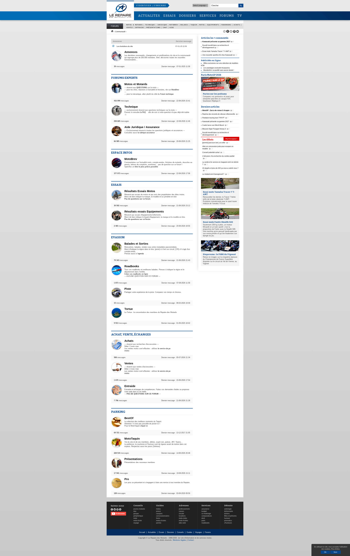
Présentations (153, 27)
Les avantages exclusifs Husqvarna (216, 68)
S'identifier (143, 5)
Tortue (128, 308)
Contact (191, 540)
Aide (172, 27)
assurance (205, 509)
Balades (184, 25)
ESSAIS (169, 16)
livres (158, 518)
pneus (158, 511)
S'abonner (120, 514)
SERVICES (207, 16)
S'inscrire (160, 5)
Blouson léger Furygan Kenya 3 (216, 129)
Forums (115, 26)
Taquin (193, 25)
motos (158, 509)
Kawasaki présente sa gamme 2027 (217, 121)
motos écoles (161, 521)
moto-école (137, 521)
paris (203, 521)
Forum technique (166, 94)
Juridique (162, 25)
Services (206, 505)
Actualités (152, 532)
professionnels (184, 509)
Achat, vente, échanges (131, 334)
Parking (118, 412)
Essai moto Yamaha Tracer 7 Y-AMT (217, 51)
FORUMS (227, 16)
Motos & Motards (134, 25)
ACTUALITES (149, 16)
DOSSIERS (187, 16)
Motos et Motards (135, 84)
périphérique (138, 516)
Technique (150, 25)
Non (335, 552)
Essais (116, 185)
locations (182, 516)
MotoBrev (173, 25)
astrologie (228, 509)
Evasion (118, 237)
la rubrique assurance (146, 133)
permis (158, 523)
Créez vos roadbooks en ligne (136, 274)
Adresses (184, 505)
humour (227, 518)
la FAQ (143, 112)
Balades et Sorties (136, 243)
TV (239, 16)
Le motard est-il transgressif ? (215, 174)
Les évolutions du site (125, 46)
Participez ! (231, 139)
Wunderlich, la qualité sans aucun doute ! (218, 70)
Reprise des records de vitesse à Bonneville (220, 114)
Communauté (120, 32)
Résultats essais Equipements (144, 211)
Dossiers (170, 532)
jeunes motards (139, 509)
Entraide (139, 27)
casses (181, 511)
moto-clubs (183, 518)
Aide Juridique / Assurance (142, 127)
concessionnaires (162, 516)
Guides (160, 505)
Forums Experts (124, 78)
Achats (237, 25)
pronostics (228, 521)
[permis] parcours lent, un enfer (215, 143)
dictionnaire (228, 511)
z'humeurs (228, 523)
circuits (181, 514)
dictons (227, 514)
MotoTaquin (132, 438)
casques (159, 514)
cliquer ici (144, 426)
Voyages (198, 532)
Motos (202, 25)
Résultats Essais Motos (139, 191)
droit (203, 518)
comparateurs (207, 516)
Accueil (142, 532)
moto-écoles (183, 521)
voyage (136, 523)
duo (134, 511)
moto (135, 518)
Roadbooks (226, 25)
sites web (182, 523)
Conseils (138, 505)
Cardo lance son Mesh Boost (215, 125)
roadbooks (205, 523)
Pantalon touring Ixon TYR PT (215, 118)
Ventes (129, 27)
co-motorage (206, 514)
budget (204, 511)
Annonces (130, 51)
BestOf (128, 418)
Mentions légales (179, 540)
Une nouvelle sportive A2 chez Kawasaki (219, 55)
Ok (325, 552)
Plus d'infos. (335, 549)
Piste (127, 288)
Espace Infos (121, 152)
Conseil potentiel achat (213, 152)
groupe (136, 514)
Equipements (213, 25)
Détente (228, 505)
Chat (165, 27)
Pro (126, 479)
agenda (141, 254)
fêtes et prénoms (230, 516)
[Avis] (113, 46)
